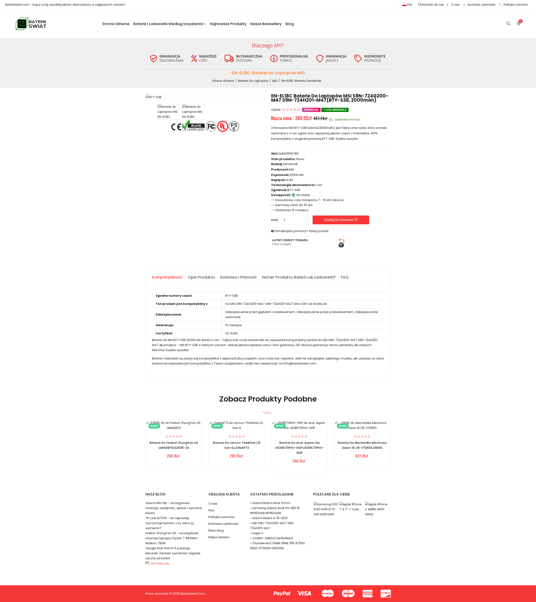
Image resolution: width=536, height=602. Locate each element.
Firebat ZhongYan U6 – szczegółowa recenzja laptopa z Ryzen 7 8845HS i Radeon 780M (172, 538)
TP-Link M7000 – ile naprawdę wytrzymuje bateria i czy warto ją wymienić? (170, 523)
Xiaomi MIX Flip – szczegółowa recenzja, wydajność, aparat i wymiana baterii (174, 508)
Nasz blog (216, 530)
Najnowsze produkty (228, 23)
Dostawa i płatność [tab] (238, 277)
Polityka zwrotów (516, 5)
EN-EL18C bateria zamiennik (301, 81)
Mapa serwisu (218, 537)
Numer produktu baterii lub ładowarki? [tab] (299, 277)
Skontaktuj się (160, 563)
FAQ (211, 510)
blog (290, 23)
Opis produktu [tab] (201, 277)
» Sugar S (256, 533)
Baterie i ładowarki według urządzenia (168, 23)
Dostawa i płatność (482, 5)
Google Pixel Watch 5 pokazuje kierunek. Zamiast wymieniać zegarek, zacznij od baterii (173, 553)
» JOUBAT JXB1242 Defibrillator (271, 538)
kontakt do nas (432, 5)
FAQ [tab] (345, 277)
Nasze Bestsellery (266, 23)
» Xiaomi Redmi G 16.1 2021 (268, 518)
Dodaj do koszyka (339, 219)
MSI (274, 81)
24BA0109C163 (288, 153)
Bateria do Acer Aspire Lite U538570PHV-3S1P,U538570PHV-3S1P (299, 448)
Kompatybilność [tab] (167, 277)
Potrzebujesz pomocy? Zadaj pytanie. (301, 231)
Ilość (274, 220)
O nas (455, 5)
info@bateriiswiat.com (299, 363)
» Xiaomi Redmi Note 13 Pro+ (270, 503)
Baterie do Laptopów (253, 81)
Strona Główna (115, 23)
